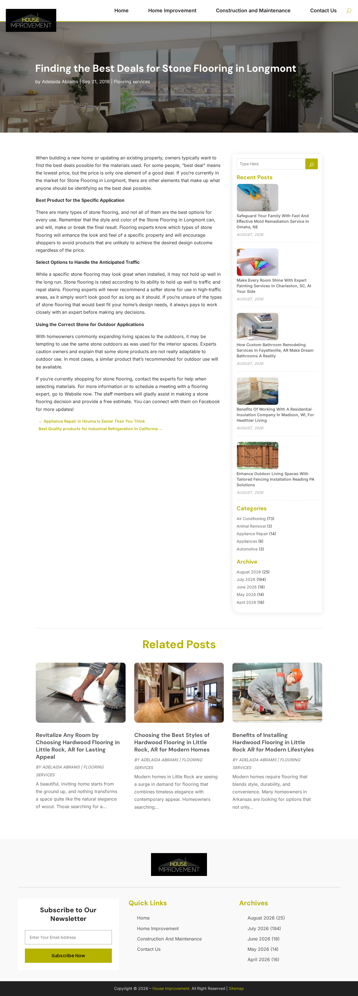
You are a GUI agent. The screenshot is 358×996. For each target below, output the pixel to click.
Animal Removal (251, 526)
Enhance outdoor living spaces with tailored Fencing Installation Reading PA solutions (275, 479)
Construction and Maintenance (253, 10)
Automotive (247, 549)
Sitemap (236, 988)
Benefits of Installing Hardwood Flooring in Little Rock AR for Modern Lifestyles (273, 742)
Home (121, 10)
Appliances (247, 541)
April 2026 (246, 602)
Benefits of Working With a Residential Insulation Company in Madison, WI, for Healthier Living (275, 415)
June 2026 (247, 587)
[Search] (311, 163)
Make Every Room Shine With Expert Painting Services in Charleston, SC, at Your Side (274, 286)
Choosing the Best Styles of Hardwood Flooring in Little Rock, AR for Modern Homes (172, 742)
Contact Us (323, 10)
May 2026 (246, 594)
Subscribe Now (68, 955)
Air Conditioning (251, 518)
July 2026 (246, 579)
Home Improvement (172, 10)
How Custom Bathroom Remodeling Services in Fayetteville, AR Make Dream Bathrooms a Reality (275, 350)
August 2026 (249, 571)
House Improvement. (171, 988)
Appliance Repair (252, 533)
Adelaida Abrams (60, 81)
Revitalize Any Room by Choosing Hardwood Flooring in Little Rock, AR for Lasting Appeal (78, 745)
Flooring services (132, 81)
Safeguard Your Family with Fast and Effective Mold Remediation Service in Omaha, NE (273, 221)
